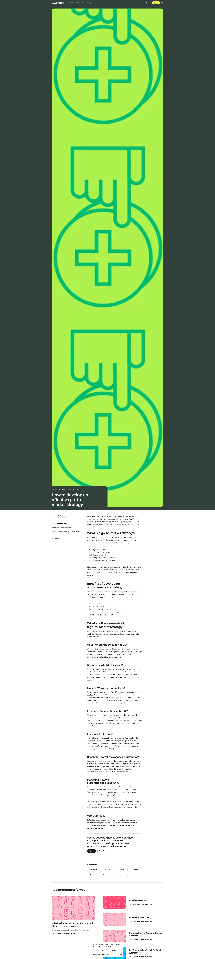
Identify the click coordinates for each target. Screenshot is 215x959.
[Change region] (162, 3)
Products (71, 3)
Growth (121, 869)
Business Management (69, 489)
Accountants (107, 875)
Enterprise (93, 875)
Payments (93, 869)
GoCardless (61, 516)
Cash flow (107, 869)
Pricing (89, 3)
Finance (135, 869)
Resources (80, 3)
